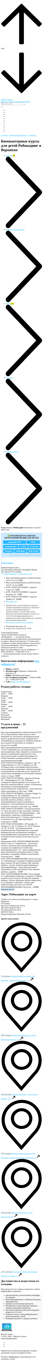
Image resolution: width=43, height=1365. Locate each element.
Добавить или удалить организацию (20, 1345)
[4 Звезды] (32, 570)
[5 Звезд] (5, 572)
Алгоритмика (11, 547)
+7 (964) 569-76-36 (24, 574)
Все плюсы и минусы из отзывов (19, 622)
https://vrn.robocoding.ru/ (20, 682)
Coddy (23, 547)
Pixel (33, 542)
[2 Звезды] (14, 570)
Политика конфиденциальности (14, 1363)
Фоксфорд (20, 551)
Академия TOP (14, 542)
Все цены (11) (11, 601)
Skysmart (8, 551)
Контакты (10, 1347)
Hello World (33, 551)
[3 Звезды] (23, 570)
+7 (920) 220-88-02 (8, 574)
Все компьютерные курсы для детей (20, 1342)
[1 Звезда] (5, 570)
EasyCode (34, 547)
